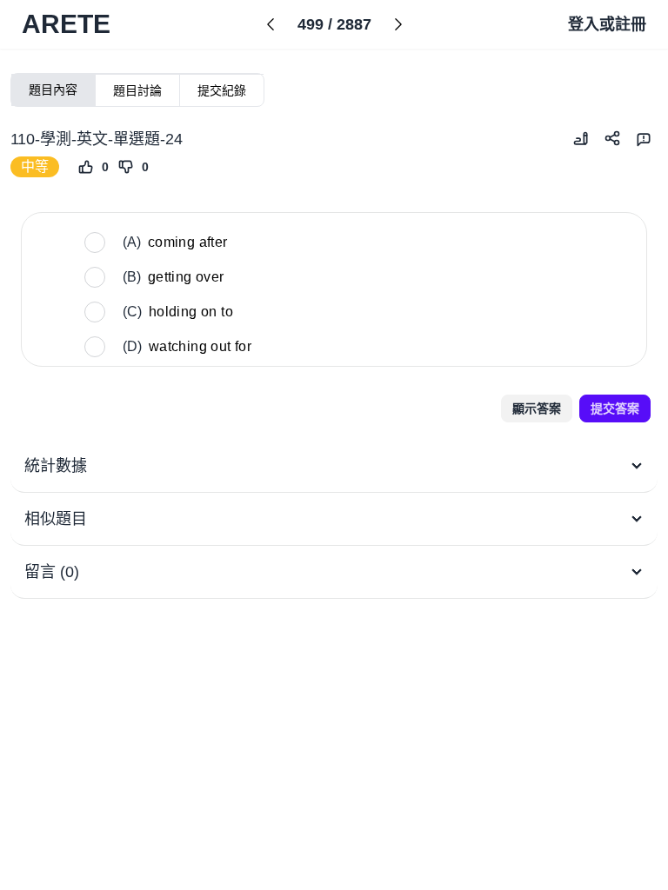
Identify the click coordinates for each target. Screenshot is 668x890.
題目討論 (137, 90)
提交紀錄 (221, 90)
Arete (66, 24)
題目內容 (53, 89)
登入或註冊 (607, 24)
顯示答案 (536, 408)
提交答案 (615, 408)
